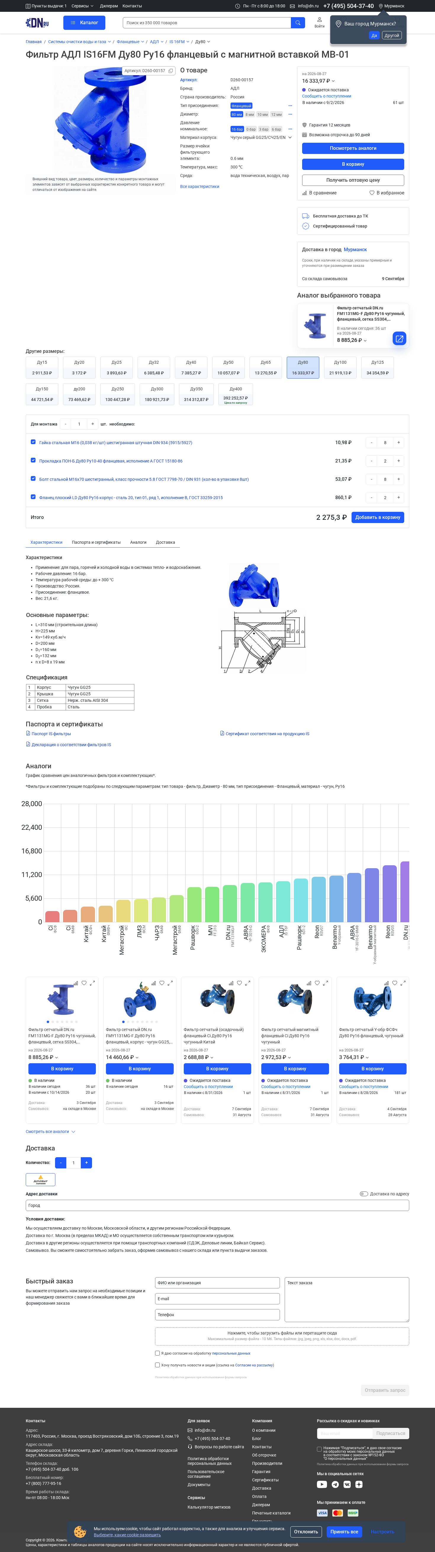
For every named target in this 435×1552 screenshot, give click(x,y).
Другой (392, 35)
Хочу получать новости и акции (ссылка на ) (217, 1365)
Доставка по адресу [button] (389, 1193)
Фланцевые (128, 41)
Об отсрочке (264, 1455)
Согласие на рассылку (254, 1365)
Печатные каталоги (271, 1513)
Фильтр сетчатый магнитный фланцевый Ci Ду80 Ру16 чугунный (289, 1035)
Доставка (261, 1488)
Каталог (89, 22)
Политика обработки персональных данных (210, 1461)
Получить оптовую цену (353, 180)
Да (374, 35)
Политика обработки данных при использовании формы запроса (200, 1377)
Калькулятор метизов (209, 1507)
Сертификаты (265, 1480)
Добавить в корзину (377, 517)
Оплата (259, 1496)
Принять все (344, 1532)
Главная (34, 41)
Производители (267, 1463)
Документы (199, 1484)
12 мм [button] (276, 115)
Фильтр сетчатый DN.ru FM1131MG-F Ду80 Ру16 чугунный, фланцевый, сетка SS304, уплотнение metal (62, 1036)
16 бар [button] (237, 129)
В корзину (353, 164)
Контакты (132, 6)
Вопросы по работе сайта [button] (219, 1446)
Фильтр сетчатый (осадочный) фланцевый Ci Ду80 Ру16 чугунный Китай (214, 1035)
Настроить (382, 1532)
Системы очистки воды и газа (77, 41)
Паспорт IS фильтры (51, 733)
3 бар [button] (263, 129)
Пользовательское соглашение (206, 1474)
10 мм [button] (262, 115)
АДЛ (154, 41)
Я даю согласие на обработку (205, 1353)
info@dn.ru (308, 6)
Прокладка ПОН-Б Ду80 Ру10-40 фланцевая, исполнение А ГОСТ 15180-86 (111, 461)
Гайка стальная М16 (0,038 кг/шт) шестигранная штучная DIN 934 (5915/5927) (115, 442)
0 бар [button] (251, 129)
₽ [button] (328, 81)
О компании (264, 1430)
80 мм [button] (237, 115)
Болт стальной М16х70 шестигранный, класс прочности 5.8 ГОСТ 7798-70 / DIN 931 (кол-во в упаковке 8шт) (144, 479)
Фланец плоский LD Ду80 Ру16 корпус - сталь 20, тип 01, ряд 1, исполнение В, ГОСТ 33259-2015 (131, 497)
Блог (256, 1438)
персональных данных (231, 1353)
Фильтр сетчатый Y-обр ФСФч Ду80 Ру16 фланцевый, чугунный (371, 1032)
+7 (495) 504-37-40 (348, 5)
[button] (83, 6)
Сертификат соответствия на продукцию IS (267, 733)
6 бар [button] (276, 129)
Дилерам (109, 6)
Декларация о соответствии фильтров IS (71, 744)
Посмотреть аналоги (353, 148)
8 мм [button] (250, 115)
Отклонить (306, 1532)
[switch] (364, 1193)
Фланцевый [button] (241, 106)
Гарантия (261, 1471)
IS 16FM (177, 41)
